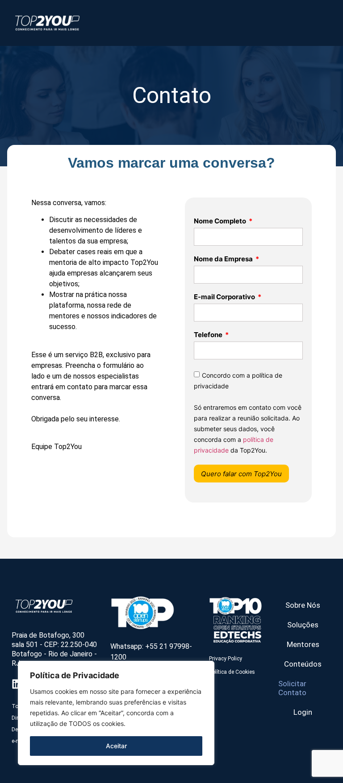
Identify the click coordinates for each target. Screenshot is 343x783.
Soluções (302, 624)
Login (302, 712)
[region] (116, 713)
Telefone (209, 335)
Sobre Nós (302, 605)
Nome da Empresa (224, 259)
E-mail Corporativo (225, 297)
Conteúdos (303, 663)
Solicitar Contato (292, 688)
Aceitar (116, 746)
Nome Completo (220, 221)
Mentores (303, 644)
